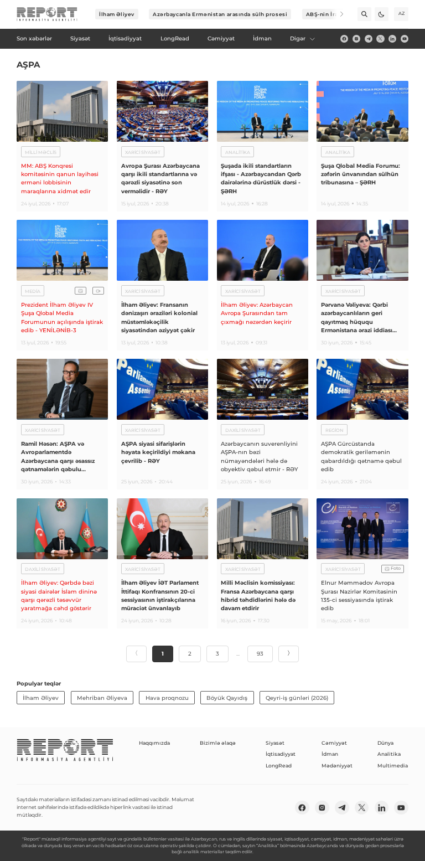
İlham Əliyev (116, 14)
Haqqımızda (154, 743)
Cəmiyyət (334, 743)
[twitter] (380, 39)
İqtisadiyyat (281, 754)
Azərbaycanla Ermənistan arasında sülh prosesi (220, 14)
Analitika (389, 754)
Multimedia (392, 765)
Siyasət (275, 743)
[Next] (336, 14)
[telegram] (368, 39)
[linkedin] (392, 39)
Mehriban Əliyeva (102, 698)
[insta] (356, 39)
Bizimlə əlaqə (218, 743)
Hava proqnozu (167, 698)
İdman (330, 754)
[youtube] (404, 39)
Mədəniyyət (337, 765)
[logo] (47, 14)
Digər (297, 38)
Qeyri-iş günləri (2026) (297, 698)
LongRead (279, 765)
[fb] (344, 39)
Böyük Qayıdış (226, 698)
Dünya (385, 743)
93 (260, 653)
